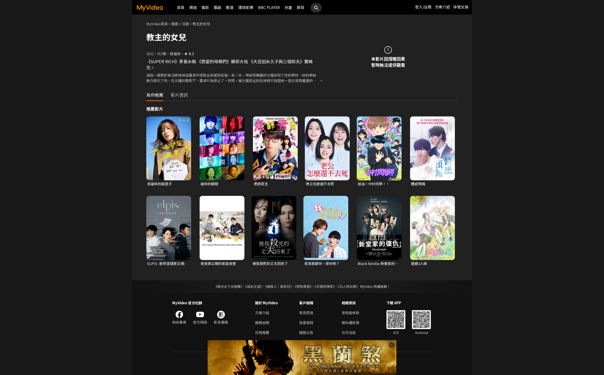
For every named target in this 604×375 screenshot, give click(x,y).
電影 (205, 7)
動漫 (230, 7)
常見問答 (306, 312)
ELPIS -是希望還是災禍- (166, 263)
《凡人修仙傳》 (348, 286)
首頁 (181, 7)
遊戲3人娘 (419, 263)
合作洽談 (349, 332)
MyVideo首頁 (157, 23)
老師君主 (261, 183)
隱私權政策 (350, 322)
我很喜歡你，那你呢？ (322, 263)
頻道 (193, 7)
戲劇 (217, 7)
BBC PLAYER (269, 7)
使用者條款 (350, 312)
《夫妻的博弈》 (325, 286)
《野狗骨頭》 (303, 286)
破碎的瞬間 (209, 183)
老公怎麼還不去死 (320, 183)
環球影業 (245, 7)
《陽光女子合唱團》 (228, 286)
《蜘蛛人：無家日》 (278, 286)
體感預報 (418, 183)
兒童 (288, 7)
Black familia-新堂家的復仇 (378, 263)
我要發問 (306, 322)
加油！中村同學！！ (374, 183)
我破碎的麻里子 (159, 183)
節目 (300, 7)
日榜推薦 (262, 332)
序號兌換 (460, 7)
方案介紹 (442, 7)
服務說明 (262, 322)
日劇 (185, 23)
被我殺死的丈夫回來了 (270, 263)
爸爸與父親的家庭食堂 (218, 263)
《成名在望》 (253, 286)
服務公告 (306, 332)
